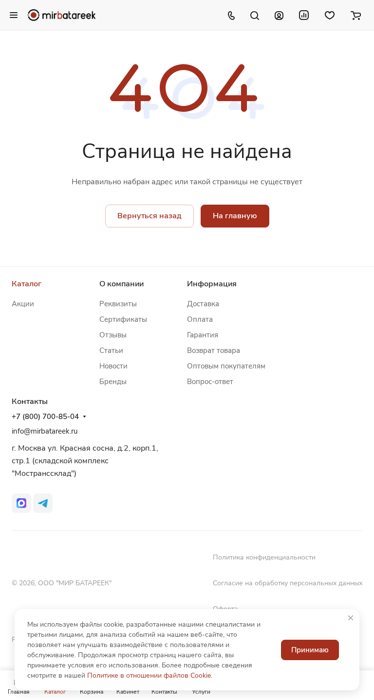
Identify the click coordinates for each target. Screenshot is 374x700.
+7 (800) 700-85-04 (45, 416)
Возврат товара (213, 350)
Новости (113, 366)
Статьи (111, 350)
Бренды (113, 381)
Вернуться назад (149, 215)
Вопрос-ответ (210, 381)
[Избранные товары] (329, 15)
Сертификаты (123, 319)
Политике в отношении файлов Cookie (149, 675)
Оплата (200, 319)
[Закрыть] (350, 618)
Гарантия (202, 335)
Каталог (26, 284)
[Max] (21, 503)
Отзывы (113, 335)
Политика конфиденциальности (264, 557)
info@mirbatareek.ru (44, 431)
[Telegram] (43, 503)
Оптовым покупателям (226, 366)
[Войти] (279, 15)
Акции (23, 304)
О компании (121, 284)
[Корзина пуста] (356, 15)
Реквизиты (118, 304)
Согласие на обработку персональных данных (287, 583)
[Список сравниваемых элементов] (304, 15)
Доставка (203, 304)
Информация (212, 284)
